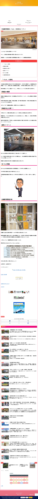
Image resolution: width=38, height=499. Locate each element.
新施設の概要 (5, 66)
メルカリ (2, 286)
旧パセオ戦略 (5, 72)
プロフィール (19, 494)
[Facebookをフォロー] (10, 323)
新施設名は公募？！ (7, 68)
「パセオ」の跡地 (6, 64)
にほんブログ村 (4, 274)
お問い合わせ (31, 494)
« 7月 (2, 485)
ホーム (7, 494)
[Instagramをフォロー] (28, 323)
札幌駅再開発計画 (6, 74)
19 (16, 481)
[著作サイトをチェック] (10, 321)
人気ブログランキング (5, 283)
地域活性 (3, 316)
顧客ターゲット (6, 70)
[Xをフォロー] (28, 321)
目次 (18, 61)
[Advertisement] (19, 13)
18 (13, 481)
